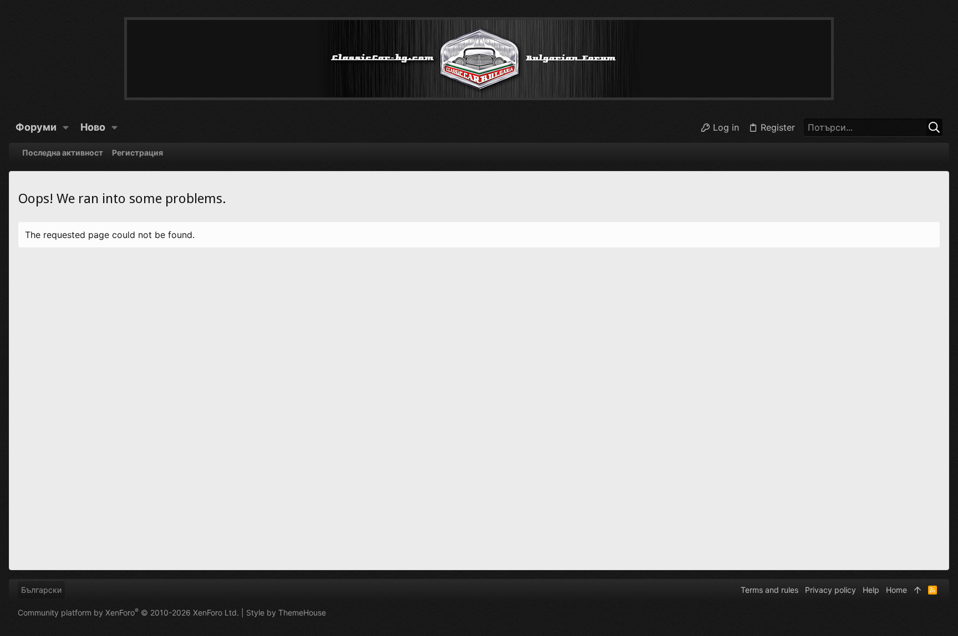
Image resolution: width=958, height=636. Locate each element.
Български (41, 589)
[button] (66, 127)
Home (896, 589)
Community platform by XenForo (128, 612)
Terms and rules (769, 589)
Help (871, 589)
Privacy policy (830, 589)
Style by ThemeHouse (286, 612)
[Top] (917, 590)
